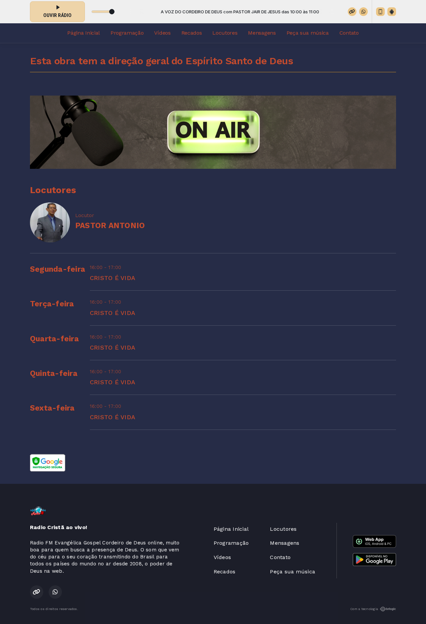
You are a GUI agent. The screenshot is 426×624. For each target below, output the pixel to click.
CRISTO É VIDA (112, 277)
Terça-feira (52, 303)
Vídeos (162, 33)
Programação (126, 33)
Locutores (224, 33)
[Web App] (380, 11)
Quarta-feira (54, 338)
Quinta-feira (54, 373)
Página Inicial (83, 33)
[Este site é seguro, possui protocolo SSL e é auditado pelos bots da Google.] (47, 462)
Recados (191, 33)
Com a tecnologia (364, 609)
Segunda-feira (57, 269)
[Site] (352, 11)
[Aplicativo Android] (391, 11)
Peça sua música (308, 33)
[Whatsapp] (363, 11)
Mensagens (262, 33)
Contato (349, 33)
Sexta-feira (52, 408)
